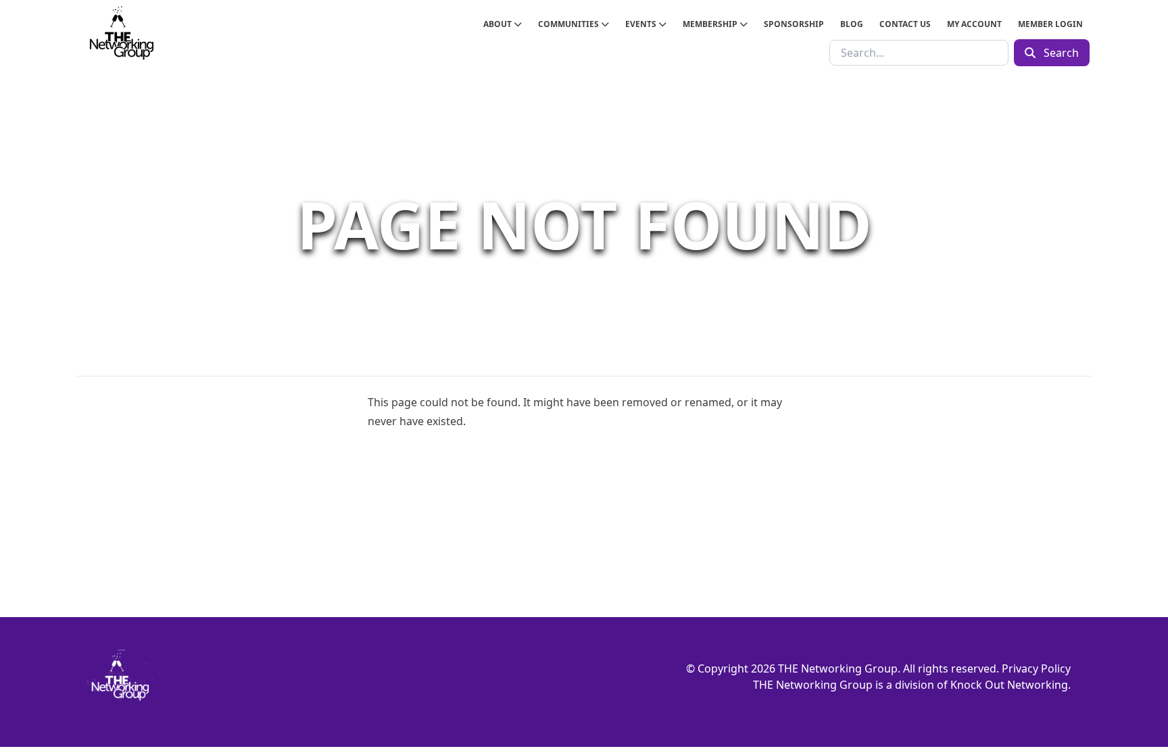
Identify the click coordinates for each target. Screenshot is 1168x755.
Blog (851, 24)
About (498, 24)
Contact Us (905, 24)
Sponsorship (794, 24)
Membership (711, 24)
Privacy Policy (1036, 668)
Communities (569, 24)
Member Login (1050, 24)
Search (1060, 52)
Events (641, 24)
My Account (974, 24)
